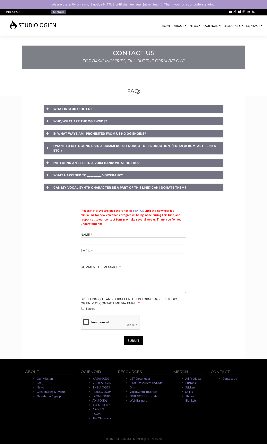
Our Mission (45, 378)
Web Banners (138, 400)
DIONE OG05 (101, 396)
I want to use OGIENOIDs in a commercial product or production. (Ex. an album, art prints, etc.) (135, 148)
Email (87, 251)
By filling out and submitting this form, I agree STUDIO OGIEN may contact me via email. (129, 301)
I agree (90, 308)
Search (58, 11)
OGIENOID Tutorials (143, 396)
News (194, 25)
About (179, 25)
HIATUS (138, 210)
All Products (193, 378)
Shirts (189, 391)
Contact (253, 25)
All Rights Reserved (149, 438)
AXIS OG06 (100, 400)
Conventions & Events (51, 391)
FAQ (40, 383)
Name (86, 235)
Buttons (190, 383)
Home (166, 25)
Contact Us (229, 378)
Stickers (190, 387)
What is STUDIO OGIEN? (72, 109)
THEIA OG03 (101, 387)
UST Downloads (140, 378)
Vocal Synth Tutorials (143, 391)
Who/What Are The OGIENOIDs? (80, 121)
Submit (133, 341)
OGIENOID (211, 25)
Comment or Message (101, 267)
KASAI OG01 (100, 378)
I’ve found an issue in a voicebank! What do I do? (96, 163)
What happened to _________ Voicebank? (88, 175)
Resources (232, 25)
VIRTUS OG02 (101, 383)
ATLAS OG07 (101, 405)
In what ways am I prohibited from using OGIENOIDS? (99, 133)
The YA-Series (101, 418)
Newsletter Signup (49, 396)
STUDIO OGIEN (125, 438)
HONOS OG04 (102, 391)
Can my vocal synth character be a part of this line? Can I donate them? (119, 187)
